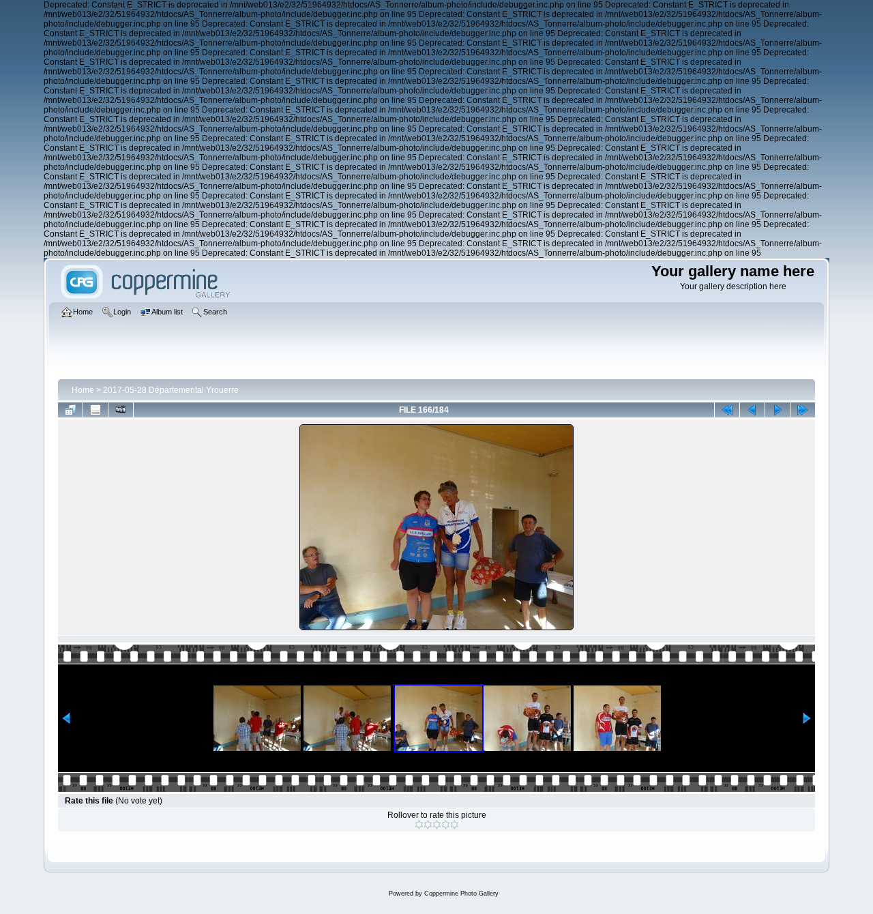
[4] (445, 824)
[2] (428, 824)
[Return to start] (727, 409)
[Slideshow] (120, 409)
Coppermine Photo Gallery (461, 893)
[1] (419, 824)
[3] (436, 824)
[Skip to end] (802, 409)
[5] (454, 824)
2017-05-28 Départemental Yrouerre (171, 390)
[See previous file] (752, 409)
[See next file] (777, 409)
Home (83, 390)
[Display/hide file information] (95, 409)
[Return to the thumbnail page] (70, 409)
